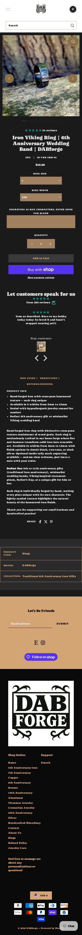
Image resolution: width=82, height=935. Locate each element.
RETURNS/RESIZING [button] (40, 384)
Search (45, 762)
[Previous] (9, 78)
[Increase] (50, 243)
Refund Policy (17, 842)
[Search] (72, 25)
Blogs (12, 837)
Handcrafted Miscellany (24, 822)
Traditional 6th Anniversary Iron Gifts (49, 576)
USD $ (44, 895)
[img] (41, 299)
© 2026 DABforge (28, 928)
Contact (13, 828)
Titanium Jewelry (20, 802)
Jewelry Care (17, 848)
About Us (14, 832)
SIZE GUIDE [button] (27, 378)
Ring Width (40, 190)
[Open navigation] (8, 9)
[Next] (72, 78)
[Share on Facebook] (40, 521)
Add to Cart (41, 258)
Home (12, 762)
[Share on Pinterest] (51, 521)
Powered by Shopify (52, 928)
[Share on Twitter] (46, 521)
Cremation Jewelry (21, 807)
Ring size (40, 174)
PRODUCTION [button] (48, 378)
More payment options (41, 277)
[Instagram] (43, 643)
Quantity (41, 235)
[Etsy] (36, 643)
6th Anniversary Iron (22, 767)
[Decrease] (31, 243)
